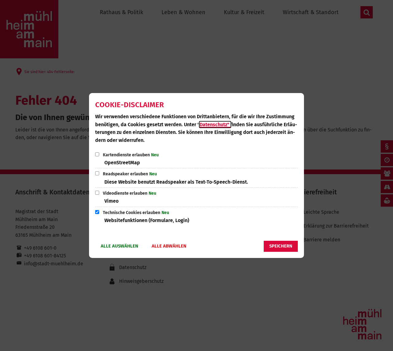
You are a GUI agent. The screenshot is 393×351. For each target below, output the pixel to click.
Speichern (280, 246)
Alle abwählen (169, 246)
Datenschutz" (215, 124)
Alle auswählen (119, 246)
